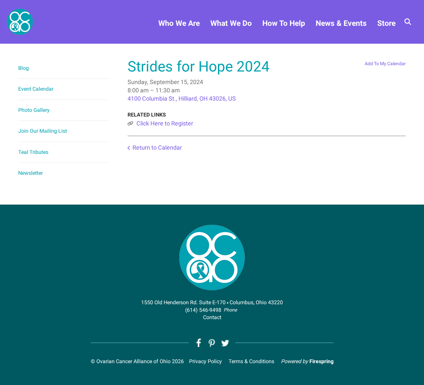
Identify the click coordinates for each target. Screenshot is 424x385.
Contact (212, 317)
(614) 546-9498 (203, 310)
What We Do (231, 23)
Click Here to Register (164, 123)
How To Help (283, 23)
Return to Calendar (157, 147)
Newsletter (30, 173)
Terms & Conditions (251, 361)
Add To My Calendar (385, 63)
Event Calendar (35, 89)
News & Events (341, 23)
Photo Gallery (34, 110)
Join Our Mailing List (42, 131)
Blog (23, 68)
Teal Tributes (33, 152)
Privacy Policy (205, 361)
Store (386, 23)
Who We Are (179, 23)
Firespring (321, 361)
